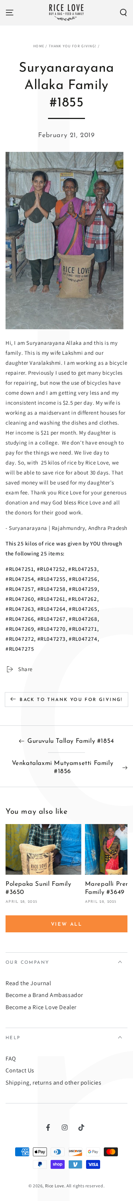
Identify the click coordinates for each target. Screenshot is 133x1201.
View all (66, 924)
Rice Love (54, 1185)
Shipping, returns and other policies (54, 1082)
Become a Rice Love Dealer (41, 1007)
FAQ (11, 1058)
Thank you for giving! (72, 46)
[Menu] (9, 12)
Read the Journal (28, 983)
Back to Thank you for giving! (71, 700)
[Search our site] (123, 12)
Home (38, 46)
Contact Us (20, 1070)
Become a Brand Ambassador (44, 995)
